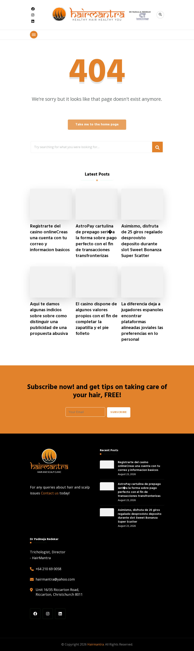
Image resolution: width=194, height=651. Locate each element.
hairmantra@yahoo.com (55, 579)
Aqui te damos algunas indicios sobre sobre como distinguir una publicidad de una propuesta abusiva (49, 319)
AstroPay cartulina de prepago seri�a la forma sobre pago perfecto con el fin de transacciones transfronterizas (96, 241)
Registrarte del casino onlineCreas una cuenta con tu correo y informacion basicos (50, 238)
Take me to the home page (97, 124)
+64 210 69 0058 (48, 569)
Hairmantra (95, 644)
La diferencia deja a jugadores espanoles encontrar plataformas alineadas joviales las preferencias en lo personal (142, 322)
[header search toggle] (160, 15)
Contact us (50, 493)
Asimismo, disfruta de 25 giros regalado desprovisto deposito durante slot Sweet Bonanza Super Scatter (142, 241)
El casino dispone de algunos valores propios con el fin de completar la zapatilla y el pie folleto (96, 319)
